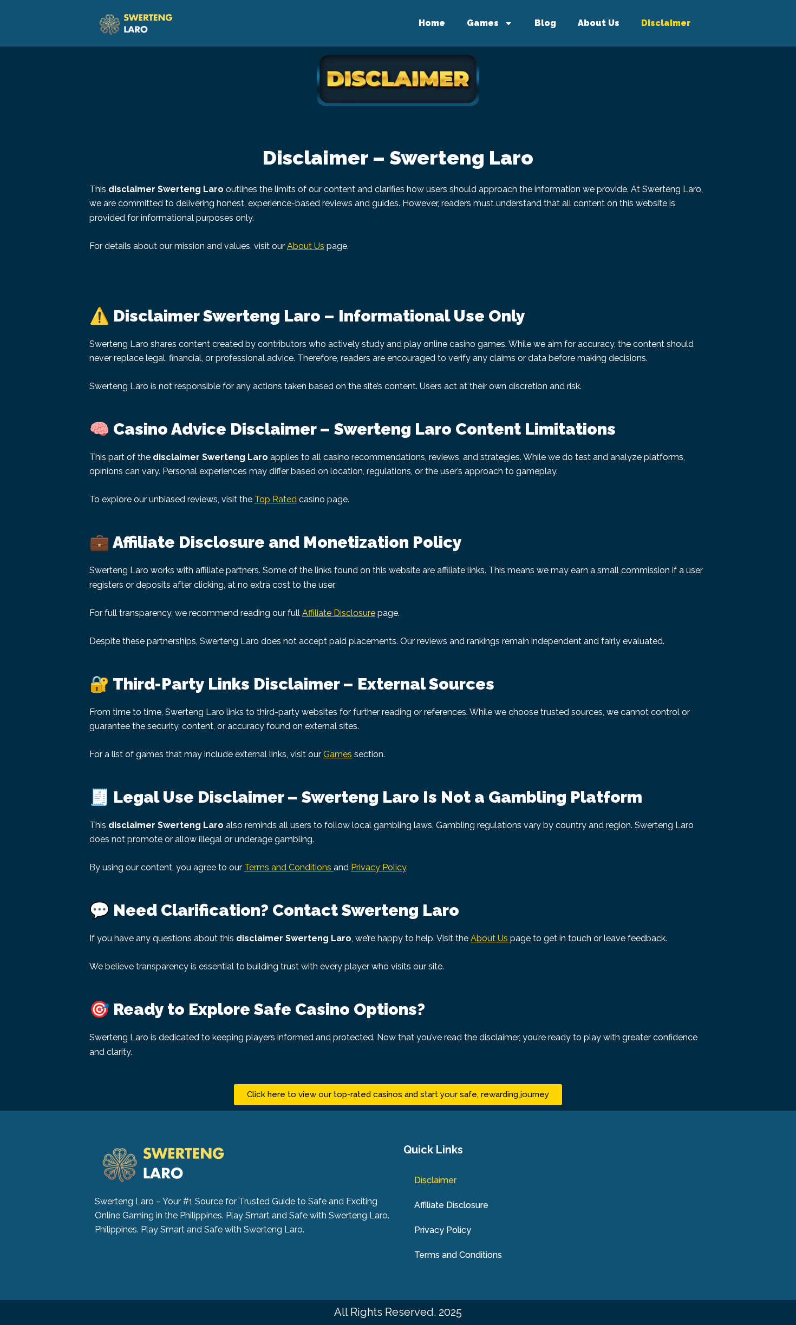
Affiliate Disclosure (338, 613)
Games (483, 23)
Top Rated (276, 499)
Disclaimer (665, 23)
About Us (598, 23)
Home (432, 23)
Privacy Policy (378, 867)
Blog (545, 23)
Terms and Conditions (289, 867)
